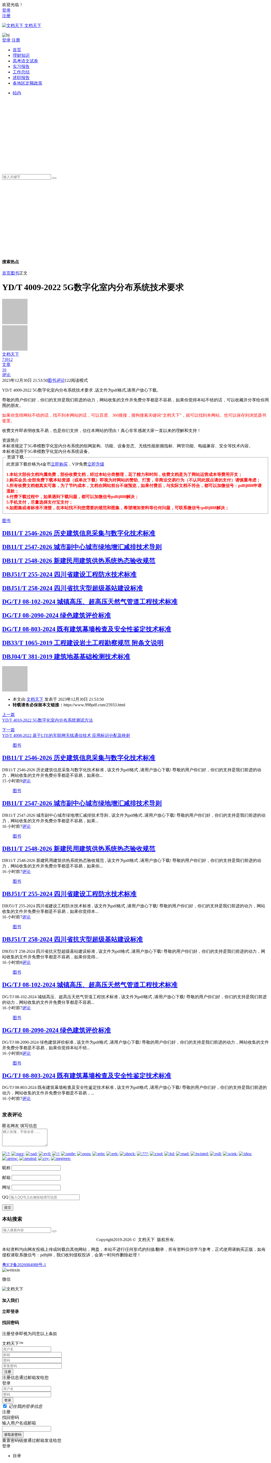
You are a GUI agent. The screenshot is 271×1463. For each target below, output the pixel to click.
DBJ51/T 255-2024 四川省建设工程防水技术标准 (69, 574)
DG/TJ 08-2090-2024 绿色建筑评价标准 (56, 615)
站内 (17, 93)
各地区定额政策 (27, 83)
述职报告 (21, 77)
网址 (6, 1187)
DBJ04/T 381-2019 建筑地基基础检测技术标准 (66, 656)
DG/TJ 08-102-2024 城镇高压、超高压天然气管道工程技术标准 (90, 601)
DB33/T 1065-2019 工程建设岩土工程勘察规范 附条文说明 (83, 642)
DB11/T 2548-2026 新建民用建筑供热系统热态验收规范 (78, 560)
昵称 (6, 1167)
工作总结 (21, 72)
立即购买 (59, 464)
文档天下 (34, 699)
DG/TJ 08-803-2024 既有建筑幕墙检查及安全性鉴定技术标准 (86, 629)
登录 (6, 10)
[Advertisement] (141, 133)
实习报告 (21, 66)
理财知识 (21, 55)
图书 (15, 273)
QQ (5, 1197)
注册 (6, 15)
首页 (17, 50)
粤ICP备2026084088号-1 (24, 1264)
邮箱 (6, 1177)
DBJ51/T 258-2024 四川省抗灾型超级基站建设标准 (72, 588)
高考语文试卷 (25, 61)
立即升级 (95, 464)
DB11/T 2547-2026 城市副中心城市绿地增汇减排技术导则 (82, 547)
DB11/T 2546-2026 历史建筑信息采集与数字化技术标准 (78, 533)
